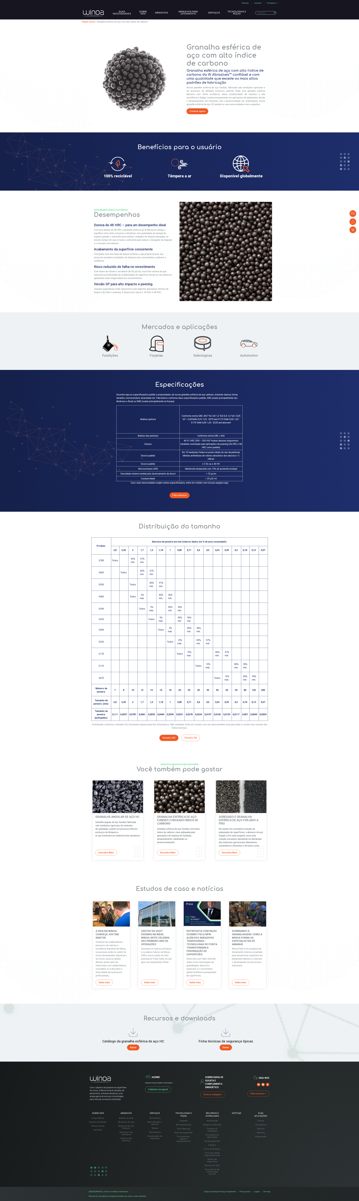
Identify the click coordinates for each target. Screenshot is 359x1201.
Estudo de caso (212, 1165)
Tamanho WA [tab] (190, 737)
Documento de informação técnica (212, 1172)
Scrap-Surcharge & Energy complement (220, 1192)
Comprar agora (197, 111)
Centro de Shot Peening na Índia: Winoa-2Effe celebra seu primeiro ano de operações (155, 937)
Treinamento (155, 1132)
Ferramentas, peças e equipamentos (184, 1139)
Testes (155, 1128)
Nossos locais (97, 1126)
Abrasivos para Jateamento (188, 12)
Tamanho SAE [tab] (169, 737)
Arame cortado (126, 1118)
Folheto (212, 1145)
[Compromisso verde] (352, 221)
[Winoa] (93, 12)
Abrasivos (161, 13)
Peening (261, 1133)
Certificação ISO (212, 1141)
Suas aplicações (260, 1114)
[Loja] (352, 229)
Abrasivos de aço (126, 1122)
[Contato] (352, 213)
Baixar (133, 1047)
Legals (257, 1192)
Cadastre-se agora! (158, 1089)
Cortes (260, 1121)
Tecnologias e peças (236, 12)
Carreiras (257, 3)
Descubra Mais (106, 852)
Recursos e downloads (212, 1114)
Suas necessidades (122, 12)
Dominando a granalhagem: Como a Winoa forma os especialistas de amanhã (247, 937)
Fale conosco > (258, 1093)
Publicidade (212, 1121)
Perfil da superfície (184, 1133)
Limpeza (183, 1121)
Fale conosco (179, 495)
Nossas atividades (98, 1122)
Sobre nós (143, 12)
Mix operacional (183, 1125)
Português (271, 3)
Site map (266, 1192)
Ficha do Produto (212, 1149)
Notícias (245, 3)
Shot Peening (183, 1129)
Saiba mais (104, 982)
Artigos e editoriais (212, 1125)
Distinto (260, 1129)
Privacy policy (245, 1192)
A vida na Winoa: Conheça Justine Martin (107, 934)
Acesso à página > (212, 1094)
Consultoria (154, 1118)
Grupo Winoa (98, 1118)
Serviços (214, 13)
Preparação (260, 1137)
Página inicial (88, 21)
